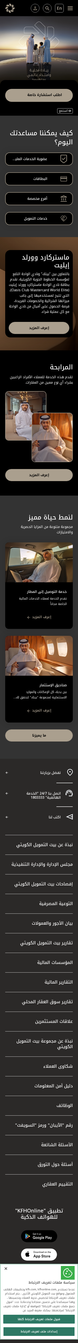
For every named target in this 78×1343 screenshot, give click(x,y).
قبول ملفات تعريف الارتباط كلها (39, 1319)
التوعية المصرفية (56, 903)
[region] (39, 1302)
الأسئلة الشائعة (57, 1145)
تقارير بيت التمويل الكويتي (46, 943)
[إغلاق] (6, 1268)
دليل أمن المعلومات (53, 1086)
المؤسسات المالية (55, 962)
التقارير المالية (59, 982)
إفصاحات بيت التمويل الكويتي (43, 884)
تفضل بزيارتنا (50, 773)
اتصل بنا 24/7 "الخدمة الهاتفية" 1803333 (43, 795)
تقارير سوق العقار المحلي (47, 1002)
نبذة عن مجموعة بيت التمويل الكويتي (44, 1044)
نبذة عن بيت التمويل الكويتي (44, 845)
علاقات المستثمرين (54, 1021)
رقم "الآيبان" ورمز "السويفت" (44, 1125)
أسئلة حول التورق (55, 1164)
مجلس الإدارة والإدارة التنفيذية (42, 864)
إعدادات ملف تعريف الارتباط (39, 1331)
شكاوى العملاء (58, 1066)
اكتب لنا (55, 817)
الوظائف (65, 1105)
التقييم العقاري (57, 1184)
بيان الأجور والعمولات (52, 923)
